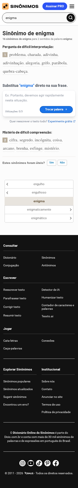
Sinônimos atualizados (18, 389)
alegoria (33, 63)
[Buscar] (71, 18)
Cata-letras (10, 340)
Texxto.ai (47, 316)
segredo (26, 140)
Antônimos (49, 265)
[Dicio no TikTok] (39, 463)
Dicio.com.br (12, 437)
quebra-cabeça (15, 71)
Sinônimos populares (16, 381)
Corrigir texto (11, 306)
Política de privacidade (56, 412)
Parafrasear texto (14, 298)
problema (17, 54)
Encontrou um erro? (16, 404)
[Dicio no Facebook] (56, 463)
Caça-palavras (12, 348)
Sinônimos (48, 257)
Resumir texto (12, 315)
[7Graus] (28, 473)
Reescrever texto (14, 289)
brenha (22, 148)
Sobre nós (48, 381)
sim (51, 162)
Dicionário (9, 257)
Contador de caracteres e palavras (58, 306)
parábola (59, 63)
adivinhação (13, 63)
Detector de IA (51, 289)
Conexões (48, 340)
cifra (13, 140)
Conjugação (11, 265)
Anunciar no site (52, 396)
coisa (57, 140)
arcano (8, 148)
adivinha (50, 54)
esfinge (36, 148)
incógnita (43, 140)
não (62, 162)
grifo (46, 63)
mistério (52, 148)
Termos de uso (51, 404)
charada (34, 54)
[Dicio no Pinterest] (47, 463)
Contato (47, 389)
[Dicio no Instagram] (22, 463)
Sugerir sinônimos (14, 396)
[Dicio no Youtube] (31, 463)
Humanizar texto (52, 297)
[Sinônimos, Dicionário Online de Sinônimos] (22, 6)
